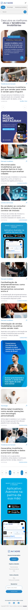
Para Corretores (14, 567)
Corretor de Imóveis (7, 202)
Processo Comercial (14, 36)
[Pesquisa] (25, 11)
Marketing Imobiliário (21, 7)
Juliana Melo (23, 337)
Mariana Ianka (18, 40)
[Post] (14, 74)
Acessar (14, 559)
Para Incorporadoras (14, 569)
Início (3, 7)
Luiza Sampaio (23, 220)
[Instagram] (9, 603)
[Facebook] (18, 603)
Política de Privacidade (14, 580)
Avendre (25, 606)
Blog (14, 578)
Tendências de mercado (8, 84)
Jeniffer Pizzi (23, 101)
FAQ (14, 571)
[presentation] (3, 107)
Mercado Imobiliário (7, 161)
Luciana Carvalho (22, 183)
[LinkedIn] (14, 603)
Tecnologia (10, 7)
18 (26, 473)
